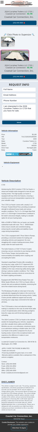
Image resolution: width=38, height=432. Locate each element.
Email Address (10, 95)
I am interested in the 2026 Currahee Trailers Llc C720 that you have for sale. (17, 108)
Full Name (8, 89)
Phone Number (10, 100)
